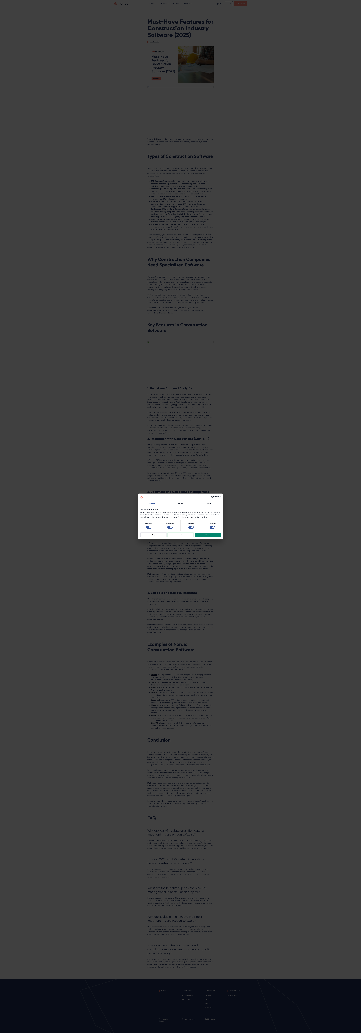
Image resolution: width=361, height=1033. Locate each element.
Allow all (207, 535)
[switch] (170, 527)
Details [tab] (180, 503)
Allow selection (181, 535)
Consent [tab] (152, 503)
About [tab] (209, 503)
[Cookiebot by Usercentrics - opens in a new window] (212, 497)
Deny (153, 535)
